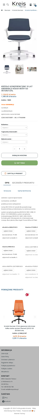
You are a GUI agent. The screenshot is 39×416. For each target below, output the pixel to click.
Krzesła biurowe (17, 10)
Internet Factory (19, 413)
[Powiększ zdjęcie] (19, 39)
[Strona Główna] (19, 4)
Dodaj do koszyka (19, 155)
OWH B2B (4, 354)
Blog (5, 397)
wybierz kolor (8, 231)
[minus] (14, 148)
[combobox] (14, 127)
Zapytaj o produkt (15, 173)
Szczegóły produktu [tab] (23, 182)
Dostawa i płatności (8, 360)
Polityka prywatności (8, 366)
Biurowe (7, 10)
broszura (7, 191)
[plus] (24, 148)
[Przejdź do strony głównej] (1, 10)
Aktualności (5, 372)
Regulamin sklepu (7, 363)
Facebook (7, 401)
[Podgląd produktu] (19, 308)
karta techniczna (24, 191)
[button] (35, 39)
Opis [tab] (7, 182)
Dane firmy (5, 357)
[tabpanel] (19, 236)
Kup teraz (21, 163)
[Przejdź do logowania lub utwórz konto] (30, 4)
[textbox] (14, 127)
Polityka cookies (6, 369)
